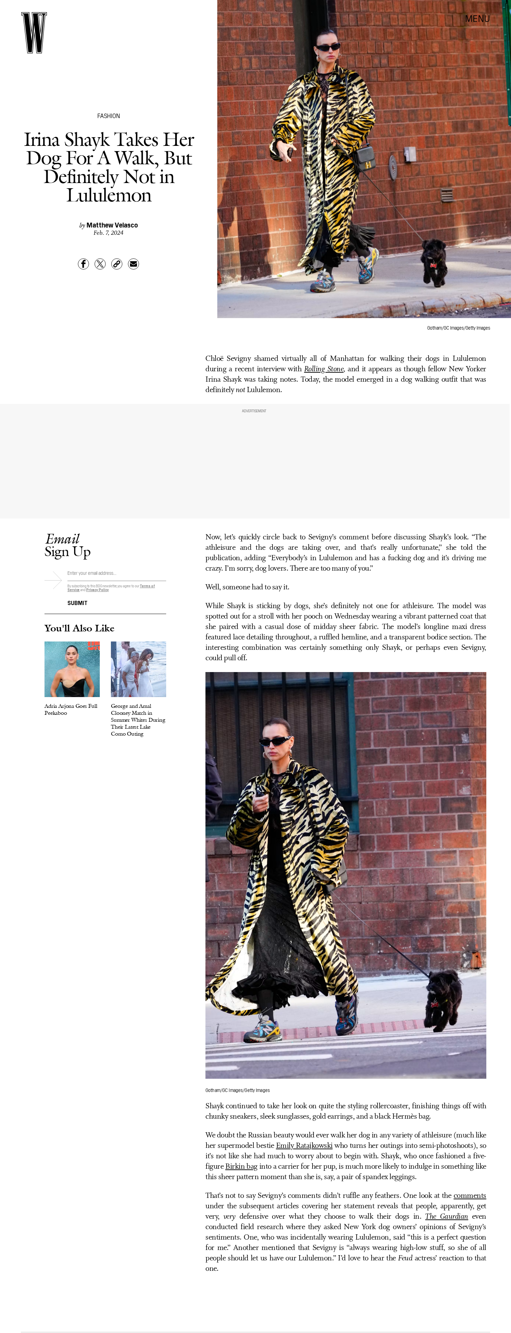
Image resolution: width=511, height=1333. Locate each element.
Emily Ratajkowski (304, 1146)
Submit (77, 602)
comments (470, 1196)
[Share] (83, 264)
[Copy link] (116, 264)
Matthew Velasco (112, 224)
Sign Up (67, 545)
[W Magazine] (34, 33)
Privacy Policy (97, 589)
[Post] (100, 264)
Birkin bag (241, 1167)
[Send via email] (133, 264)
